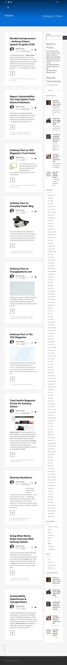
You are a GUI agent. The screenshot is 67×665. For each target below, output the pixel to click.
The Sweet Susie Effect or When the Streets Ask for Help (52, 66)
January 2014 (51, 406)
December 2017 (52, 296)
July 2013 (50, 423)
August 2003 (51, 516)
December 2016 (52, 327)
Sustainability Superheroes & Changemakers (18, 599)
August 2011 (51, 488)
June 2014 (50, 395)
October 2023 (51, 237)
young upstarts (14, 252)
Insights (24, 51)
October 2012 (51, 449)
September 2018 (52, 271)
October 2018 (51, 268)
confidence (27, 185)
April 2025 (50, 226)
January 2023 (51, 249)
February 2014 (51, 403)
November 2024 (52, 232)
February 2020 (51, 260)
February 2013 (51, 437)
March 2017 (51, 319)
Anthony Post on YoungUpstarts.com (21, 270)
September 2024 (52, 234)
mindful (20, 78)
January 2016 (51, 344)
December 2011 (52, 477)
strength (12, 187)
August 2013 (51, 420)
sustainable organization (24, 134)
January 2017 (51, 325)
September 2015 (52, 356)
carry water (23, 251)
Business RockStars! (21, 477)
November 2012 (52, 446)
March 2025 (51, 229)
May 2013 (50, 429)
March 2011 (51, 502)
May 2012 (50, 463)
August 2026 (51, 195)
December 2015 (52, 347)
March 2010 (51, 513)
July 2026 (50, 198)
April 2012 (50, 465)
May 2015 (50, 367)
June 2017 (50, 311)
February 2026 (51, 206)
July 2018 (50, 277)
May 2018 (50, 282)
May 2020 (50, 254)
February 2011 (51, 505)
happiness (23, 384)
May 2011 (50, 496)
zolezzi (17, 187)
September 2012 (52, 451)
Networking (50, 535)
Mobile (49, 532)
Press (28, 51)
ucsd (15, 80)
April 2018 (50, 285)
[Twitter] (8, 2)
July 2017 (50, 308)
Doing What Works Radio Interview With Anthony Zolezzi (22, 538)
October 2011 (51, 482)
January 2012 (51, 474)
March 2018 (51, 288)
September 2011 (52, 485)
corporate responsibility (23, 132)
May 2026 (50, 203)
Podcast (50, 538)
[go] (59, 90)
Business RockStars (15, 519)
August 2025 (51, 218)
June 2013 (50, 426)
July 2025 (50, 220)
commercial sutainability (16, 580)
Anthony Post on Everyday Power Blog (21, 204)
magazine (12, 461)
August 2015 (51, 358)
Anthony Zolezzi (20, 48)
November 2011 (52, 480)
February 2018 (51, 291)
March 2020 (51, 257)
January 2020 (51, 263)
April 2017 (50, 316)
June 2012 (50, 460)
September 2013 (52, 418)
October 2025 (51, 215)
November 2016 (52, 330)
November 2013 (52, 412)
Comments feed (52, 565)
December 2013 (52, 409)
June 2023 (50, 243)
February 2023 (51, 246)
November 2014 (52, 381)
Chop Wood (30, 251)
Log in (49, 559)
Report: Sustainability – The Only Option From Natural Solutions (23, 99)
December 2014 (52, 378)
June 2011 (50, 494)
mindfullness (26, 78)
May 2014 (50, 398)
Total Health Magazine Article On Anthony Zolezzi (22, 403)
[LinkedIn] (11, 2)
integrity (33, 185)
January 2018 (51, 294)
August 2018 (51, 274)
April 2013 (50, 432)
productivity (29, 384)
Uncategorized (51, 549)
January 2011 (51, 508)
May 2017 (50, 313)
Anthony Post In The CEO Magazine (21, 336)
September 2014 (52, 387)
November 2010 (52, 511)
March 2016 (51, 339)
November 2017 (52, 299)
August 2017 (51, 305)
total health (18, 461)
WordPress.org (51, 568)
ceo (12, 384)
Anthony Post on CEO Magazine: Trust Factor (23, 152)
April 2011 (50, 499)
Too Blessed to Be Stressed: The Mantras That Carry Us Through (53, 60)
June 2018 (50, 280)
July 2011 (50, 491)
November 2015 (52, 350)
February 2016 (51, 341)
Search (48, 34)
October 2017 (51, 302)
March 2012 (51, 468)
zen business (24, 252)
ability (13, 185)
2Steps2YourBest (15, 518)
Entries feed (51, 562)
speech (12, 80)
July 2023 (50, 240)
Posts (49, 540)
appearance (14, 78)
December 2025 (52, 212)
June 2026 (50, 201)
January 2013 (51, 440)
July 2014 (50, 392)
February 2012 (51, 471)
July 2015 (50, 361)
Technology (51, 546)
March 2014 (51, 401)
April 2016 (50, 336)
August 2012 (51, 454)
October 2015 (51, 353)
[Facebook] (6, 2)
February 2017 (51, 322)
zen (19, 252)
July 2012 (50, 457)
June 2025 (50, 223)
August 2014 (51, 389)
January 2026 (51, 209)
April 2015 (50, 370)
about (26, 559)
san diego (32, 78)
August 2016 (51, 333)
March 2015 (51, 372)
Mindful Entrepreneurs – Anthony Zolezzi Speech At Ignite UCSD (23, 41)
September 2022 (52, 251)
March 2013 (51, 434)
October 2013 (51, 415)
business (13, 132)
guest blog (17, 384)
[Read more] (12, 75)
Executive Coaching (53, 526)
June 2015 (50, 364)
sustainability (13, 134)
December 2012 (52, 443)
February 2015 (51, 375)
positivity (23, 519)
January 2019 (51, 265)
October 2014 (51, 384)
